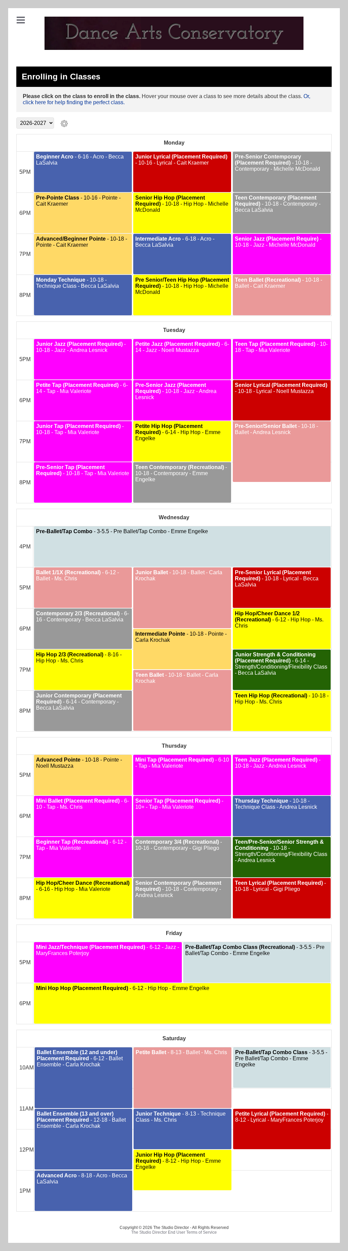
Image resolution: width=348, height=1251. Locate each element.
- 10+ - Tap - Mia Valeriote (179, 804)
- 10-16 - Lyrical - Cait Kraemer (181, 160)
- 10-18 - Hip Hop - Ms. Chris (282, 699)
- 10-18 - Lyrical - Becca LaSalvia (276, 578)
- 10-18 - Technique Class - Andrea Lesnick (276, 804)
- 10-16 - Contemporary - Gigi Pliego (178, 845)
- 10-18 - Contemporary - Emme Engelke (181, 473)
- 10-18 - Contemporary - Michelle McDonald (277, 163)
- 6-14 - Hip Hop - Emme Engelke (178, 432)
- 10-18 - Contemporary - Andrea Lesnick (178, 889)
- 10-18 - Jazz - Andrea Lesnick (81, 347)
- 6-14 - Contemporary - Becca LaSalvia (79, 702)
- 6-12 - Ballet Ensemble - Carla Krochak (80, 1058)
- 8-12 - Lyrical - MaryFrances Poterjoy (281, 1117)
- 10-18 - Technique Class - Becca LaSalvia (77, 283)
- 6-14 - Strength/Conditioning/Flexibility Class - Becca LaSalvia (281, 664)
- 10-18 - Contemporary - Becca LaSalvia (277, 204)
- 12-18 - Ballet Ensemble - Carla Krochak (81, 1120)
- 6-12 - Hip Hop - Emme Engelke (122, 988)
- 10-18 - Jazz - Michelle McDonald (278, 242)
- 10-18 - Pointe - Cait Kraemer (81, 242)
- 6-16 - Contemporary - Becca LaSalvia (82, 616)
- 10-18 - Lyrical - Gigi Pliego (280, 886)
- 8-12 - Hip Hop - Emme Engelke (178, 1161)
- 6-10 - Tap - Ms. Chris (82, 804)
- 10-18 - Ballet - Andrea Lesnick (276, 429)
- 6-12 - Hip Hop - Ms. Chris (279, 620)
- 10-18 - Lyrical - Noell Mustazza (281, 388)
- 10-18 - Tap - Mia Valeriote (281, 347)
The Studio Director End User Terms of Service (174, 1232)
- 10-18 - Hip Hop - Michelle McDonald (181, 204)
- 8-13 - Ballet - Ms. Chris (181, 1052)
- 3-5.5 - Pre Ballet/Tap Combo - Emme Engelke (122, 531)
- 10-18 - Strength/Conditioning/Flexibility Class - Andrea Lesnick (281, 851)
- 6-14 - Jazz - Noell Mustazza (182, 347)
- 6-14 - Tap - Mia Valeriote (82, 388)
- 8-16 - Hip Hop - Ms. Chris (79, 658)
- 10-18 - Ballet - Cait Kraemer (278, 283)
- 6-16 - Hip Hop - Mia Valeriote (82, 886)
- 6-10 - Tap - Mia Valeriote (182, 763)
